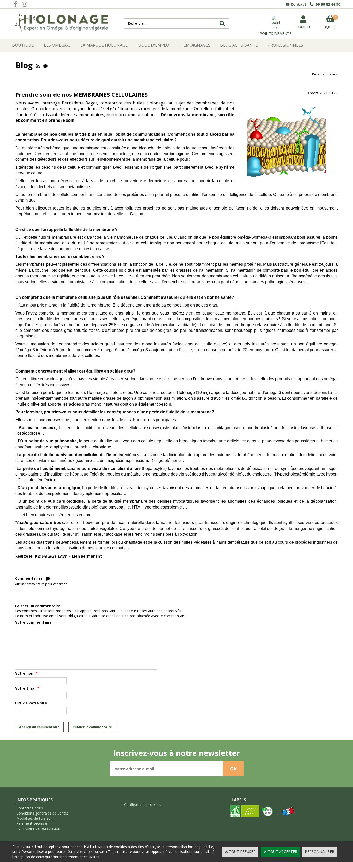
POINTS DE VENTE (275, 33)
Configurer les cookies (142, 804)
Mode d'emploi (154, 45)
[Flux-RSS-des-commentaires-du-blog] (45, 65)
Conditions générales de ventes (42, 813)
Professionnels (285, 45)
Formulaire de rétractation (38, 828)
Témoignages (195, 45)
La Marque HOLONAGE (104, 45)
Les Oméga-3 (57, 45)
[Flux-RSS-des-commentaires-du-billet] (47, 578)
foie (94, 474)
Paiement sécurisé (31, 823)
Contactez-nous (29, 807)
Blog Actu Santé (239, 45)
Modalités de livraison (34, 818)
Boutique (23, 45)
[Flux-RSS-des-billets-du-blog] (37, 65)
